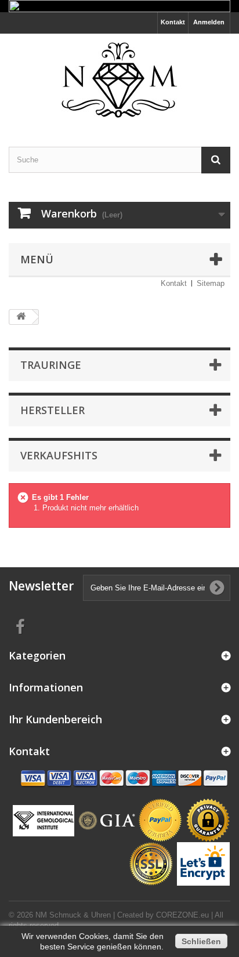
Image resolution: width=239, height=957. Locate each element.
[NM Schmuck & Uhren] (119, 80)
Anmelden (208, 22)
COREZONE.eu (182, 915)
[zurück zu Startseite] (21, 317)
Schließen (201, 941)
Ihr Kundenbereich (55, 719)
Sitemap (210, 283)
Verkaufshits (58, 455)
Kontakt (173, 22)
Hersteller (52, 410)
